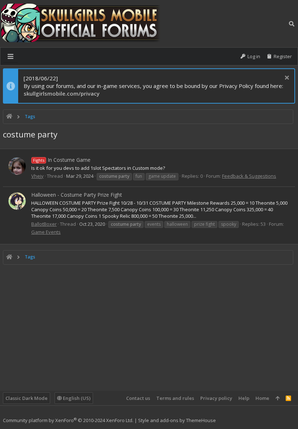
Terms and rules (175, 398)
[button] (10, 56)
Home (262, 398)
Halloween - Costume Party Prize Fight (76, 194)
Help (243, 398)
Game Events (46, 232)
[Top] (277, 398)
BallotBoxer (44, 224)
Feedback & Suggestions (249, 176)
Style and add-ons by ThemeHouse (177, 420)
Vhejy (37, 176)
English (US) (76, 398)
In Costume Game (61, 159)
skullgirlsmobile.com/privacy (62, 93)
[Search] (291, 23)
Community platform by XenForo (68, 420)
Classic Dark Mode (26, 398)
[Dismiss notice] (286, 78)
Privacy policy (216, 398)
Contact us (138, 398)
